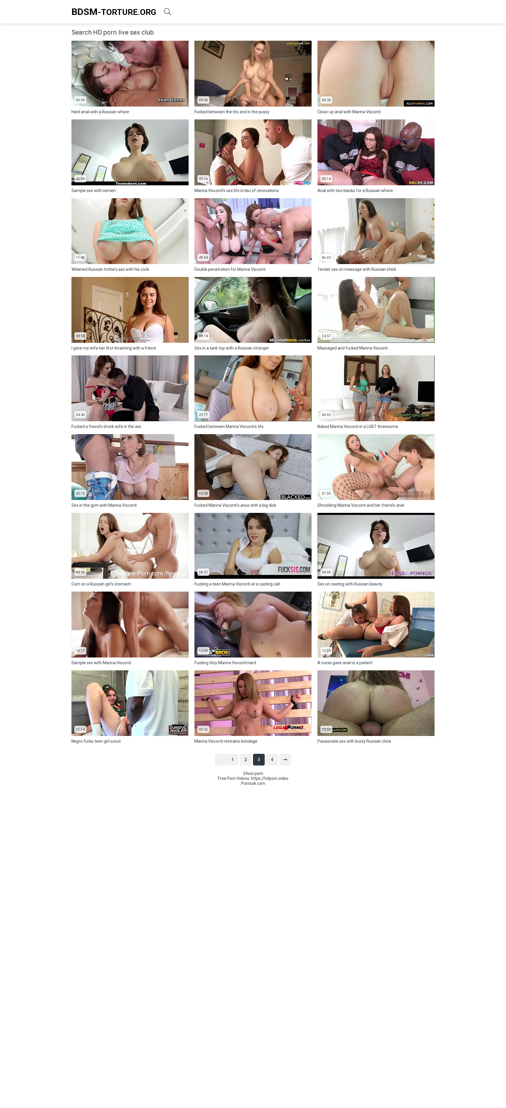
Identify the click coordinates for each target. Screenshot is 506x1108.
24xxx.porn (253, 773)
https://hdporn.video (269, 778)
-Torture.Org (113, 11)
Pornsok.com (253, 783)
